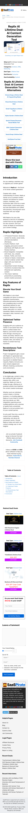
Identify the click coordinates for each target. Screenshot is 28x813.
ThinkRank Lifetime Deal (13, 555)
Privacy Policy (6, 748)
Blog (3, 725)
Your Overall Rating (8, 648)
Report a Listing (7, 750)
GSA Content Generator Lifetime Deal (14, 128)
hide (19, 476)
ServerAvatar (17, 810)
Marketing (7, 69)
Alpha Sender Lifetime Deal (14, 115)
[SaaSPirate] (7, 10)
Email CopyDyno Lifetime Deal (14, 110)
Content (14, 67)
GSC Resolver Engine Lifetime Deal (13, 762)
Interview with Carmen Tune (11, 786)
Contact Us (5, 728)
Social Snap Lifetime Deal (14, 134)
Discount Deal (17, 568)
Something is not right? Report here (14, 55)
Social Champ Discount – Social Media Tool (14, 121)
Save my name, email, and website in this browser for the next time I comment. (13, 667)
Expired (17, 77)
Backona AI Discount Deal (13, 582)
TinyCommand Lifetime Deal (11, 760)
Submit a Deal (6, 730)
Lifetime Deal (15, 71)
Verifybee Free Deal (14, 139)
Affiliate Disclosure (8, 742)
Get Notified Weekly (14, 616)
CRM (19, 67)
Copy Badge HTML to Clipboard (14, 152)
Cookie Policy (6, 745)
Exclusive (15, 74)
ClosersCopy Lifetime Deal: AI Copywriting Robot (14, 96)
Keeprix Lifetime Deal (9, 768)
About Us (5, 722)
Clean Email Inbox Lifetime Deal (14, 103)
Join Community (7, 733)
